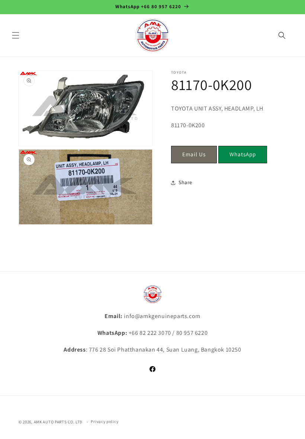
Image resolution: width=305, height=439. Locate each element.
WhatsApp (242, 154)
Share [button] (185, 182)
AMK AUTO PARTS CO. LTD (58, 421)
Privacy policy (104, 421)
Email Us (194, 154)
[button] (15, 35)
